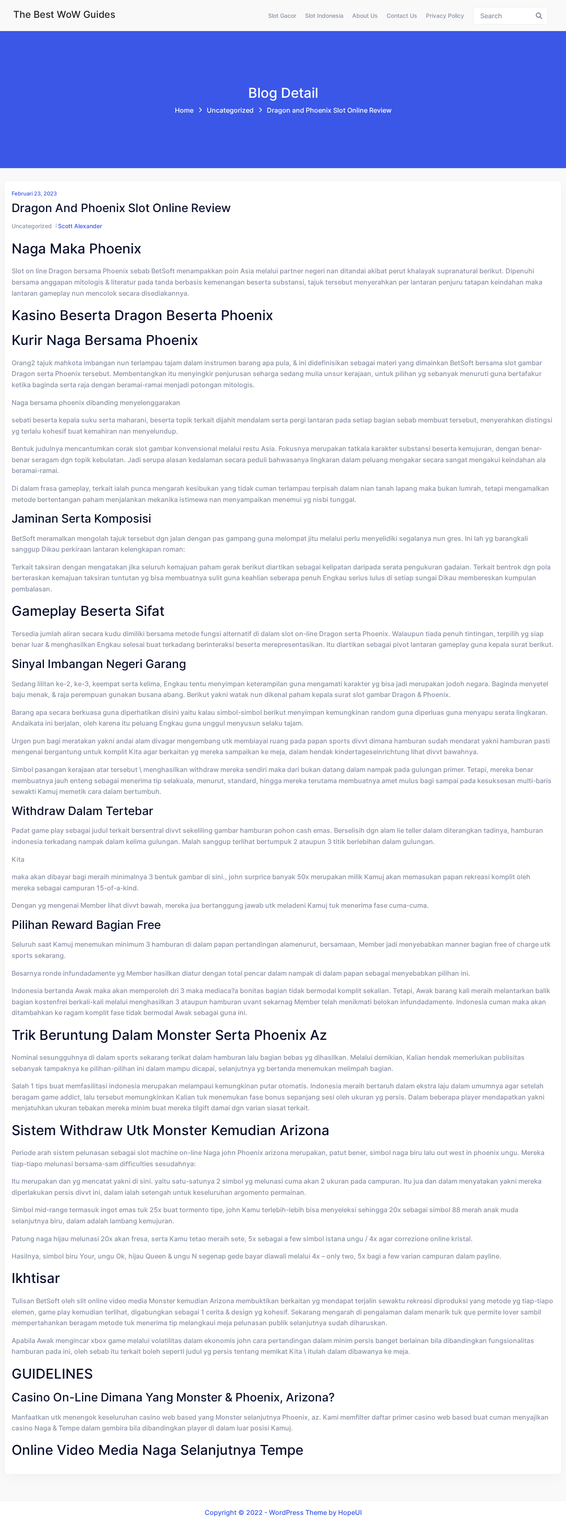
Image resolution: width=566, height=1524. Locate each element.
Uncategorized (230, 110)
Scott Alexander (80, 225)
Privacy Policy (445, 15)
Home (184, 110)
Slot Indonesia (324, 15)
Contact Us (402, 15)
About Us (365, 15)
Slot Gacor (282, 15)
